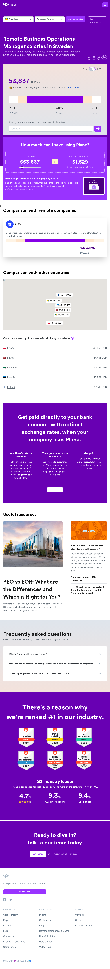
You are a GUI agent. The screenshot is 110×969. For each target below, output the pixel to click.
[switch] (92, 69)
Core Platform (10, 914)
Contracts (8, 936)
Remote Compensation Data (54, 931)
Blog (41, 925)
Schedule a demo (25, 891)
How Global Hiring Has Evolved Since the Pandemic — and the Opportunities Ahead (87, 590)
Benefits (7, 925)
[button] (65, 305)
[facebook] (94, 57)
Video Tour (45, 947)
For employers (95, 21)
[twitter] (99, 57)
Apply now (55, 489)
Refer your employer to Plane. (19, 189)
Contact (79, 914)
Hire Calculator (47, 936)
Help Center (45, 941)
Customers (45, 920)
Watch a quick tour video (65, 854)
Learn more (73, 87)
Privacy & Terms (83, 925)
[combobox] (5, 19)
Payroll (6, 920)
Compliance (9, 947)
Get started (38, 854)
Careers (79, 920)
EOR (5, 931)
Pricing (42, 914)
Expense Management (15, 941)
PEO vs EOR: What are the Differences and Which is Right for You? (32, 589)
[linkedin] (104, 57)
